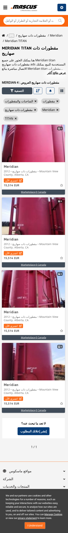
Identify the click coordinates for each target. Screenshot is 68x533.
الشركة (8, 479)
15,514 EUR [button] (11, 185)
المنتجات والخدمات (16, 486)
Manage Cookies (53, 514)
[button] (17, 90)
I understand (34, 525)
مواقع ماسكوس (20, 471)
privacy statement (27, 518)
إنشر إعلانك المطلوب (33, 431)
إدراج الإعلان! (61, 7)
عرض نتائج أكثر (56, 73)
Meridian (56, 35)
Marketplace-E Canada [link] (33, 192)
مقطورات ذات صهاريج (32, 35)
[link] (33, 143)
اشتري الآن (11, 180)
